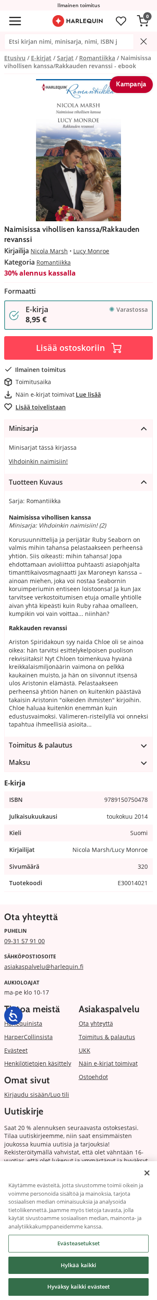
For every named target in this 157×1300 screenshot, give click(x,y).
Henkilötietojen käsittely (37, 1063)
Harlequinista (23, 1023)
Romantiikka (53, 262)
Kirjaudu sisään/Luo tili (36, 1094)
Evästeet (16, 1050)
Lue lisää (88, 394)
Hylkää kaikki (79, 1265)
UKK (84, 1050)
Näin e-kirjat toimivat (108, 1063)
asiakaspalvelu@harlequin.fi (43, 967)
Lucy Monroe (91, 251)
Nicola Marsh (49, 251)
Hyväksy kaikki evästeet (78, 1286)
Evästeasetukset (78, 1243)
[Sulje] (147, 1173)
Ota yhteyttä (96, 1023)
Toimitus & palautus (107, 1037)
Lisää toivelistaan (40, 407)
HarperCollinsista (28, 1037)
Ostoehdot (93, 1077)
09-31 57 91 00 (24, 941)
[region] (78, 1230)
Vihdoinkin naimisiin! (38, 461)
